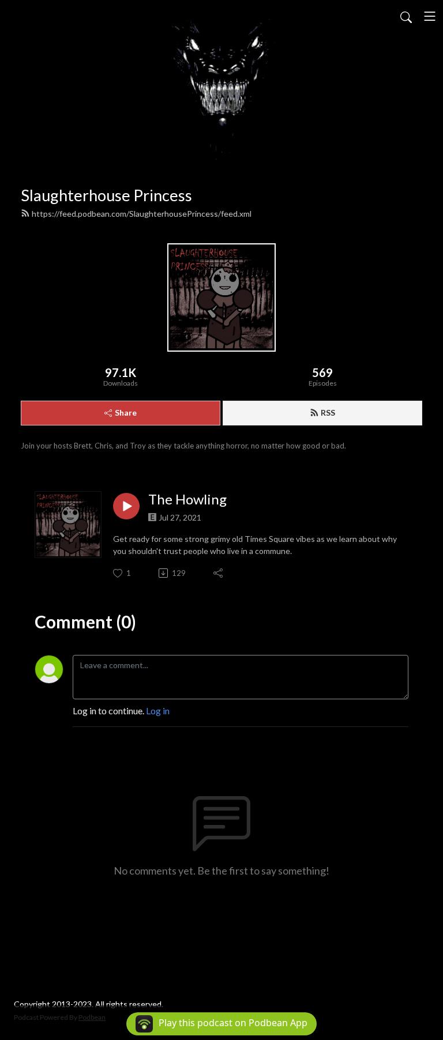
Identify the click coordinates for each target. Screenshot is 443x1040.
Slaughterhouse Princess (106, 195)
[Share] (219, 573)
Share (126, 412)
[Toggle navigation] (429, 16)
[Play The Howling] (126, 506)
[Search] (406, 16)
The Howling (187, 499)
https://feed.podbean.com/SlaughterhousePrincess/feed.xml (141, 213)
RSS (328, 412)
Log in (158, 710)
